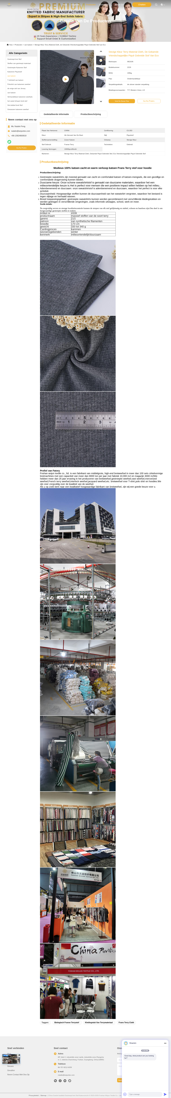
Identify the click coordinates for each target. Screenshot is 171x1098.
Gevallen (11, 1070)
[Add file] (125, 1094)
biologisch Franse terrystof (66, 1023)
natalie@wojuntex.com (20, 131)
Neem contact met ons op (18, 1075)
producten (91, 4)
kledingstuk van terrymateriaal (99, 1023)
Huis (65, 4)
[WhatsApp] (9, 142)
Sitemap (43, 1095)
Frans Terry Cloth (126, 1023)
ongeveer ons (76, 4)
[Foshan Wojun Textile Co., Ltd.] (9, 5)
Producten (18, 45)
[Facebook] (60, 1081)
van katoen (28, 45)
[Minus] (165, 1043)
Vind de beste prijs (122, 101)
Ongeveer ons (13, 1058)
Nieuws (10, 1066)
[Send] (165, 1094)
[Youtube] (65, 1081)
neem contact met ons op (120, 4)
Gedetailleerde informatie (56, 114)
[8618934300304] (69, 1081)
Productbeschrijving (91, 114)
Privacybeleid (34, 1095)
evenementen (105, 4)
